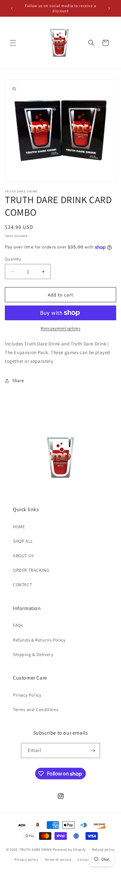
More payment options (60, 328)
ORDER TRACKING (31, 570)
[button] (13, 43)
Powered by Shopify (69, 849)
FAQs (18, 625)
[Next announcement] (109, 8)
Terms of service (58, 859)
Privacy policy (26, 859)
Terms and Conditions (36, 709)
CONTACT (22, 584)
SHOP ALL (23, 541)
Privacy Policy (27, 695)
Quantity (13, 259)
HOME (19, 527)
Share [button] (18, 380)
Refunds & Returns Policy (39, 640)
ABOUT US (23, 556)
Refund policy (103, 849)
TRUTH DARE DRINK (35, 849)
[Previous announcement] (12, 8)
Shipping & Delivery (33, 654)
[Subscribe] (93, 750)
